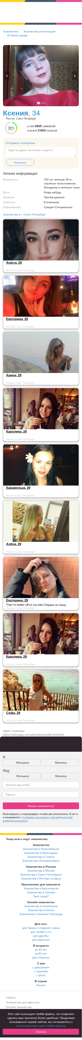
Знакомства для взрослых (23, 1002)
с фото (41, 975)
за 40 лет (41, 949)
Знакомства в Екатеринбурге (41, 860)
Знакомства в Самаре (41, 892)
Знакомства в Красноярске (41, 888)
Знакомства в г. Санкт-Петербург (24, 214)
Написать (20, 162)
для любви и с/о (41, 932)
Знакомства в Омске (41, 910)
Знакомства (10, 31)
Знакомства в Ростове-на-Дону (41, 878)
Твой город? (41, 896)
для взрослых (41, 939)
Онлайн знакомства (19, 1007)
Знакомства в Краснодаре (41, 853)
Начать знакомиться (41, 806)
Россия (40, 985)
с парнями (41, 971)
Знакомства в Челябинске (41, 906)
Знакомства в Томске (41, 857)
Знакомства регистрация (39, 31)
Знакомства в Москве (41, 870)
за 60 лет (41, 953)
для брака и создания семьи (41, 928)
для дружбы (41, 936)
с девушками (41, 967)
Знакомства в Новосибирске (41, 849)
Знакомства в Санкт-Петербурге (41, 874)
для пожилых (40, 957)
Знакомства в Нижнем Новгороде (41, 914)
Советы (11, 997)
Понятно (41, 1031)
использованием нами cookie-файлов (40, 1026)
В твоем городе (17, 35)
